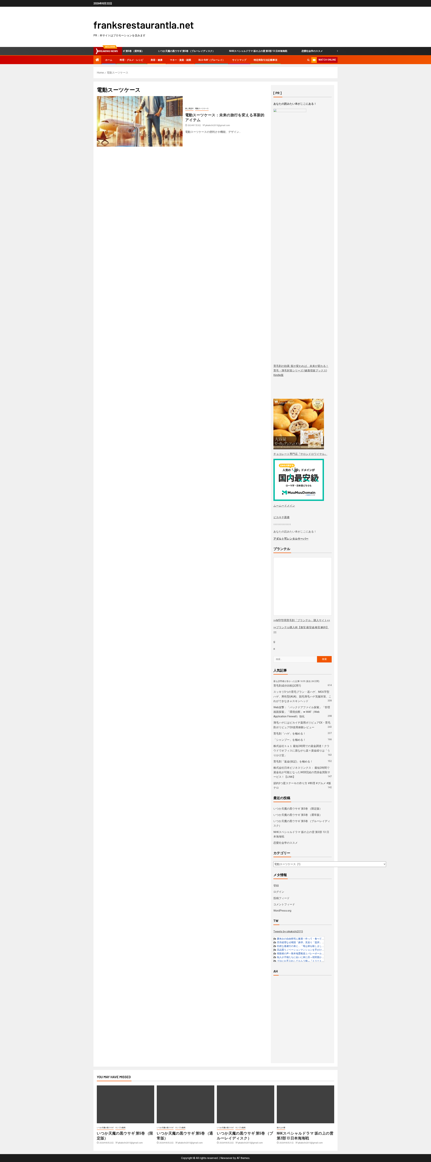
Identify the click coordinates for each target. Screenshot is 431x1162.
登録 (276, 885)
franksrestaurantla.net (143, 25)
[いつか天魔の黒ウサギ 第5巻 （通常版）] (185, 1104)
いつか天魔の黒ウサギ (105, 1128)
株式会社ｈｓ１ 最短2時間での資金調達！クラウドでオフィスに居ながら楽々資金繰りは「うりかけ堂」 (301, 750)
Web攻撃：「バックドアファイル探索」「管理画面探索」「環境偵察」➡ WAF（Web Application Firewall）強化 (301, 712)
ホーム (108, 60)
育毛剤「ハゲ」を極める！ (289, 733)
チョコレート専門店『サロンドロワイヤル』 (300, 454)
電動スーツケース (202, 108)
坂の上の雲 (281, 1128)
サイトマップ (239, 60)
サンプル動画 (120, 1128)
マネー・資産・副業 (180, 60)
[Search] (308, 60)
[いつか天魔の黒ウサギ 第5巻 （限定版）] (125, 1104)
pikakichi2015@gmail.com (217, 125)
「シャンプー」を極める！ (289, 739)
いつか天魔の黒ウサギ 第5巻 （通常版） (297, 814)
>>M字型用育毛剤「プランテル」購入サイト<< (301, 620)
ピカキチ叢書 (281, 517)
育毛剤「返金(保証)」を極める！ (293, 761)
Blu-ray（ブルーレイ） (211, 60)
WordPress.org (282, 910)
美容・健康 (156, 60)
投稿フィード (281, 898)
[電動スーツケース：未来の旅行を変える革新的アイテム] (140, 121)
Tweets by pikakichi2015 (288, 931)
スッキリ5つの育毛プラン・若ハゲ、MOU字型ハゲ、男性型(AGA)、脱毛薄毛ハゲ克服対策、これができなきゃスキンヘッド (302, 696)
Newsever (226, 1158)
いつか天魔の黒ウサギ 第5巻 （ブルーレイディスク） (165, 51)
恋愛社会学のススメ (290, 51)
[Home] (97, 60)
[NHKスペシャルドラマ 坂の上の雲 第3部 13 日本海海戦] (305, 1104)
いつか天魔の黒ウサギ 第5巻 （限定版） (337, 51)
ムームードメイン (284, 505)
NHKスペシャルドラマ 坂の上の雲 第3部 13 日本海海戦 (237, 51)
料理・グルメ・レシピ (131, 60)
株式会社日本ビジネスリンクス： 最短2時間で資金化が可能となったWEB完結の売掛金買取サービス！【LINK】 (301, 772)
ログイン (278, 891)
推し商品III (189, 108)
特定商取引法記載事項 (265, 60)
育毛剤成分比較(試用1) (287, 685)
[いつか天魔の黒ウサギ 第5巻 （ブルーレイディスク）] (245, 1104)
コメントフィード (284, 904)
